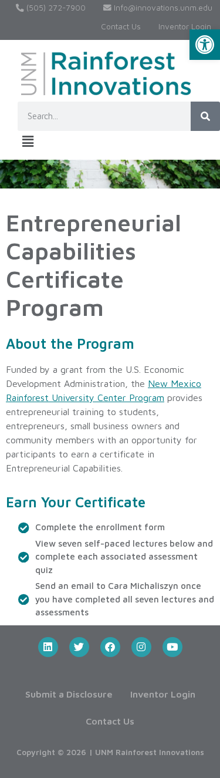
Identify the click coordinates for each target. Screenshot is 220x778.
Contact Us (121, 26)
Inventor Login (184, 26)
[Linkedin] (48, 647)
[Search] (205, 116)
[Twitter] (79, 647)
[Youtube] (172, 647)
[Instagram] (141, 647)
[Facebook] (110, 647)
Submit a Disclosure (69, 694)
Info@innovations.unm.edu (161, 7)
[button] (204, 44)
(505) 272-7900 (55, 7)
